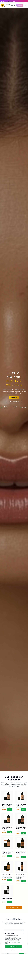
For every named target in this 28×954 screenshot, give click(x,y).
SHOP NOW (14, 397)
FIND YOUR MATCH (14, 401)
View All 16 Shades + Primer (14, 907)
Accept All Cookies (13, 946)
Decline (13, 950)
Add (10, 809)
